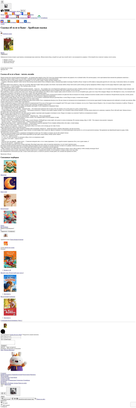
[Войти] (6, 6)
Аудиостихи (19, 380)
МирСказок (8, 384)
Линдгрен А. (7, 294)
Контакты (33, 374)
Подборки (10, 383)
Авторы (16, 383)
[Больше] (1, 71)
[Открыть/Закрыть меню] (2, 2)
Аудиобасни (26, 380)
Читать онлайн (5, 376)
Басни (15, 377)
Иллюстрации (26, 374)
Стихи (11, 377)
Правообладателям (17, 374)
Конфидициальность (6, 374)
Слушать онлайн (5, 379)
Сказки (2, 23)
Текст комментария (6, 339)
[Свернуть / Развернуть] (23, 11)
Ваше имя (3, 336)
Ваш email (3, 338)
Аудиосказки (4, 380)
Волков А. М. (7, 270)
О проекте (3, 373)
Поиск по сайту (22, 383)
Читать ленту (4, 383)
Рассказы (7, 377)
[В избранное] (1, 35)
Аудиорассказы (12, 380)
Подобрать (3, 381)
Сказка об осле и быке (16, 334)
